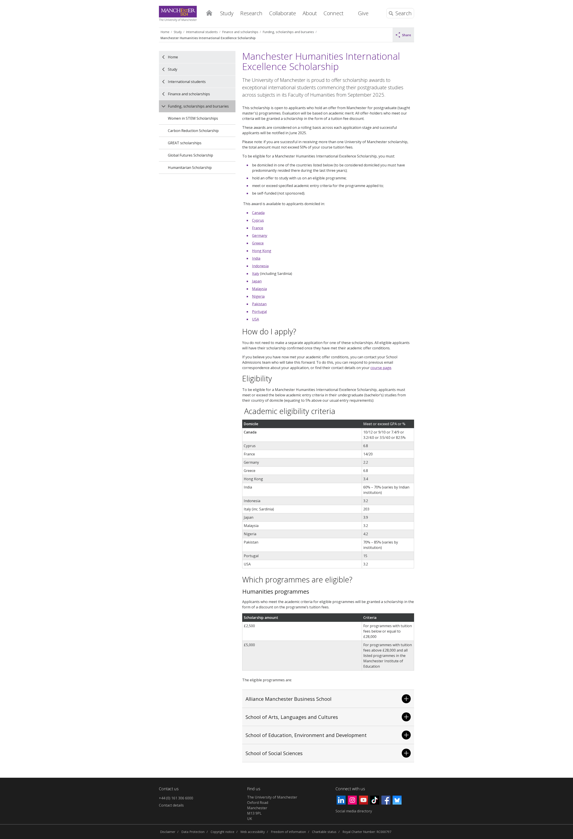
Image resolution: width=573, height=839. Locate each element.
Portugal (259, 311)
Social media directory (354, 811)
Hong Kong (261, 250)
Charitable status (324, 832)
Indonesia (260, 265)
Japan (257, 281)
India (256, 258)
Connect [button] (333, 13)
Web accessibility (252, 832)
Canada (258, 212)
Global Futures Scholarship (190, 155)
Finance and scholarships (240, 32)
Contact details (171, 805)
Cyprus (258, 220)
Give (363, 13)
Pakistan (259, 304)
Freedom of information (288, 832)
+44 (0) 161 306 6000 (176, 798)
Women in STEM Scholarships (193, 118)
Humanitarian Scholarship (190, 167)
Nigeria (258, 296)
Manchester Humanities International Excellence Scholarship (208, 38)
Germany (259, 235)
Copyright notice (222, 832)
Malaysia (259, 288)
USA (255, 319)
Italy (255, 273)
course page (380, 367)
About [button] (310, 13)
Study (178, 32)
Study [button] (226, 13)
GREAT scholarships (184, 142)
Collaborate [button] (282, 13)
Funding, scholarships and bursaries (288, 32)
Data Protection (193, 832)
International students (202, 32)
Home (209, 12)
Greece (258, 243)
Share (406, 35)
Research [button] (251, 13)
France (257, 227)
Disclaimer (167, 832)
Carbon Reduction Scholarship (193, 130)
